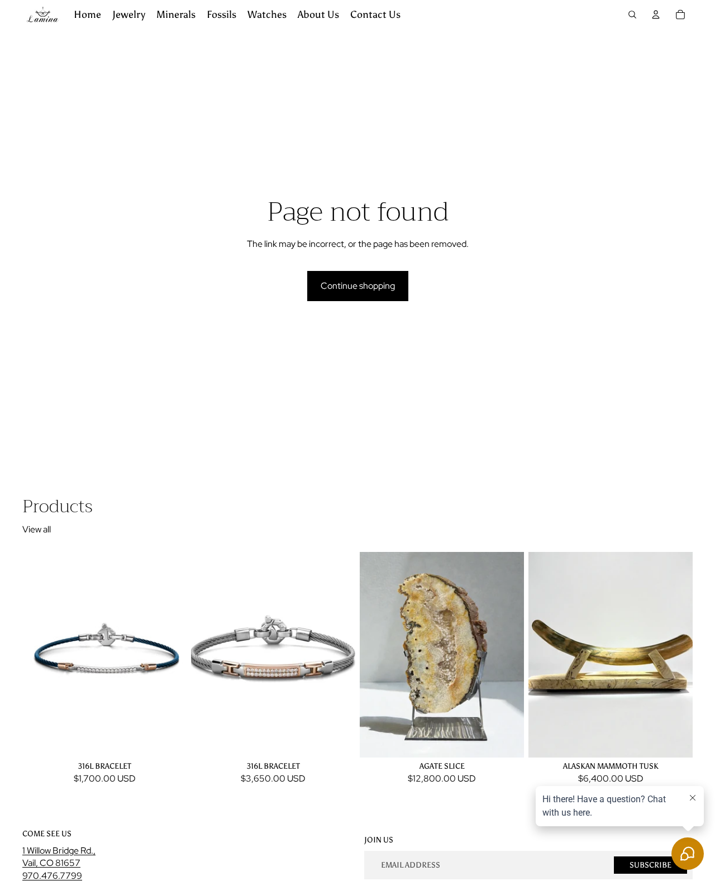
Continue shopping (358, 286)
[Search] (632, 14)
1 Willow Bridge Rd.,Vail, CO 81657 (59, 857)
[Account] (656, 14)
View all (36, 529)
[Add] (169, 740)
